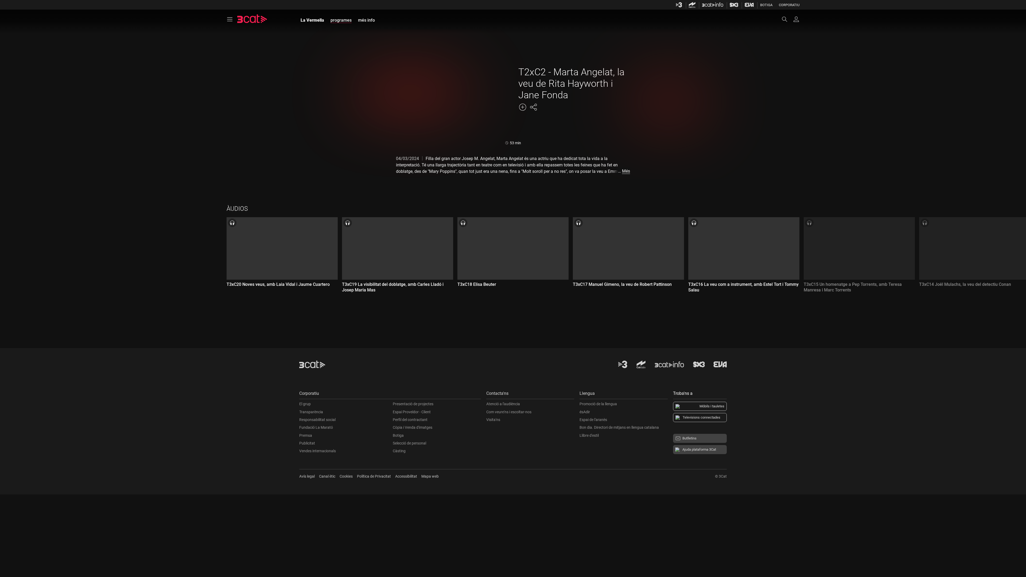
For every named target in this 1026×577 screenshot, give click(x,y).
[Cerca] (787, 19)
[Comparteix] (533, 107)
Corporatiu (789, 5)
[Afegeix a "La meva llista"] (522, 107)
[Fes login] (796, 19)
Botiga (766, 5)
